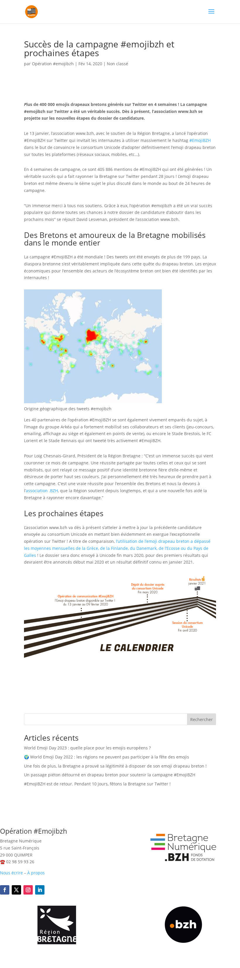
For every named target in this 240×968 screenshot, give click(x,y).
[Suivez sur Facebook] (4, 890)
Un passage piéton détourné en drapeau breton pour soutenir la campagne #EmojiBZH (109, 775)
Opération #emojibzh (53, 63)
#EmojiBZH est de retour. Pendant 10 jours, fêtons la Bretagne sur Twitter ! (97, 784)
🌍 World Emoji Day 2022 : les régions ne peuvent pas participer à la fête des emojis (106, 757)
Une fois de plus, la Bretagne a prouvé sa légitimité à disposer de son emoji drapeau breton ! (115, 766)
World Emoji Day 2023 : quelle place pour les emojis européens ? (87, 748)
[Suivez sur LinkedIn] (39, 890)
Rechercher (201, 719)
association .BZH (42, 490)
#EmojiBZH (200, 140)
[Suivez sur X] (16, 890)
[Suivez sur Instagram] (28, 890)
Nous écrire (11, 873)
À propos (36, 873)
